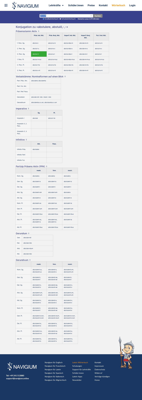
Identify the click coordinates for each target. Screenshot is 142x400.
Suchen (98, 16)
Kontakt (103, 5)
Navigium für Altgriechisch (55, 380)
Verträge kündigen (102, 377)
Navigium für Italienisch (54, 377)
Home (97, 380)
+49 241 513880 (17, 375)
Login (132, 5)
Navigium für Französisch (55, 366)
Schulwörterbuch (68, 19)
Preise (91, 5)
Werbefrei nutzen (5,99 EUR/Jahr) (88, 19)
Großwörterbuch (52, 19)
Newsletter (77, 380)
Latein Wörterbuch (80, 363)
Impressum (99, 366)
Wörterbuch (118, 5)
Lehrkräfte (55, 5)
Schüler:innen (75, 5)
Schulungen (77, 366)
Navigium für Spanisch (54, 373)
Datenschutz (100, 370)
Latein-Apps (77, 377)
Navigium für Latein (53, 370)
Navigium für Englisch (53, 363)
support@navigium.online (17, 378)
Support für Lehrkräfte (81, 370)
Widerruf (98, 373)
